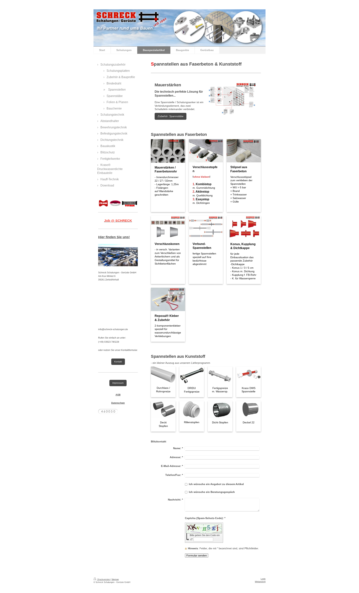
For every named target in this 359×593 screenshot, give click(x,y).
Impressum (118, 383)
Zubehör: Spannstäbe (170, 116)
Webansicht (260, 581)
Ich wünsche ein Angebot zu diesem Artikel (216, 484)
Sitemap (115, 579)
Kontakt (118, 361)
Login (263, 579)
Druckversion (103, 579)
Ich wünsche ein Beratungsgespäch (212, 491)
